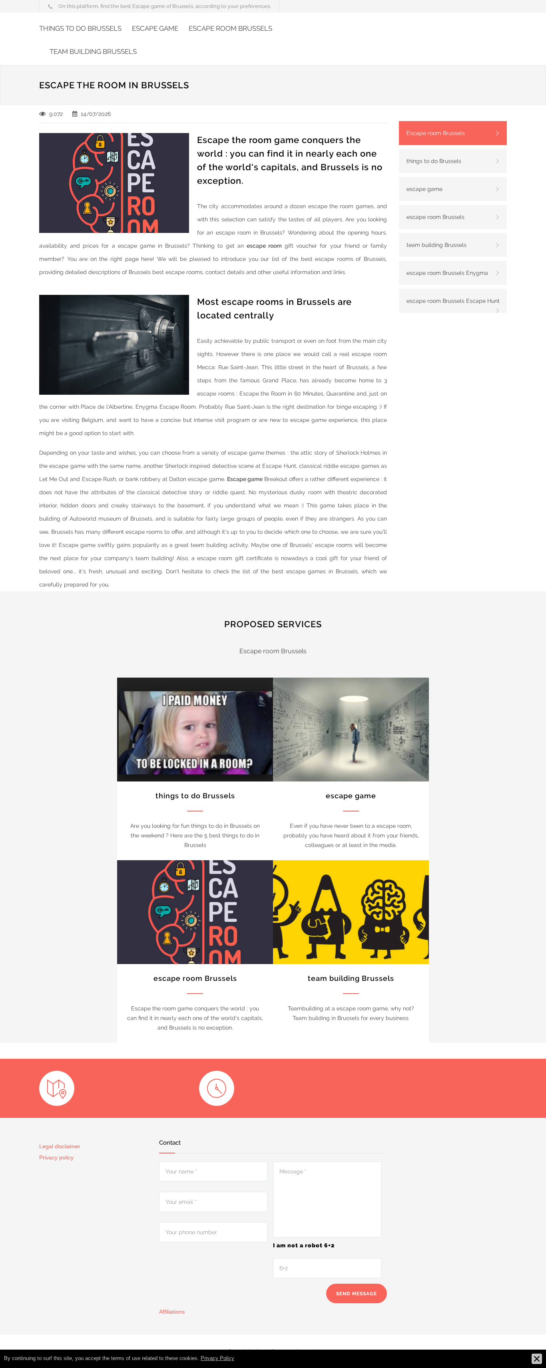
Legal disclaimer (59, 1146)
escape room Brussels (230, 28)
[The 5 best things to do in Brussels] (195, 729)
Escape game (245, 479)
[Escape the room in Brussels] (195, 912)
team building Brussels (93, 52)
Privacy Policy (217, 1358)
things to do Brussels (80, 28)
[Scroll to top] (524, 1346)
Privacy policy (56, 1157)
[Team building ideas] (351, 912)
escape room (264, 246)
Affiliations (172, 1311)
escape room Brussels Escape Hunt (453, 301)
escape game (155, 28)
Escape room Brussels (436, 133)
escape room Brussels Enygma (447, 273)
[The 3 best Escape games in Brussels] (351, 729)
